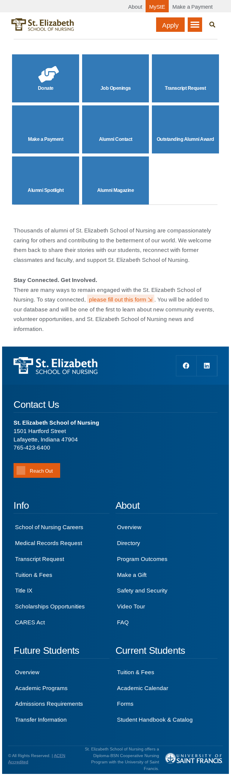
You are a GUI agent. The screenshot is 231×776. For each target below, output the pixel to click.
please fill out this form (117, 299)
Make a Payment (192, 7)
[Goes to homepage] (42, 24)
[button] (195, 24)
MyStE (157, 7)
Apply (170, 25)
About (135, 7)
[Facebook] (186, 366)
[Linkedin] (207, 366)
